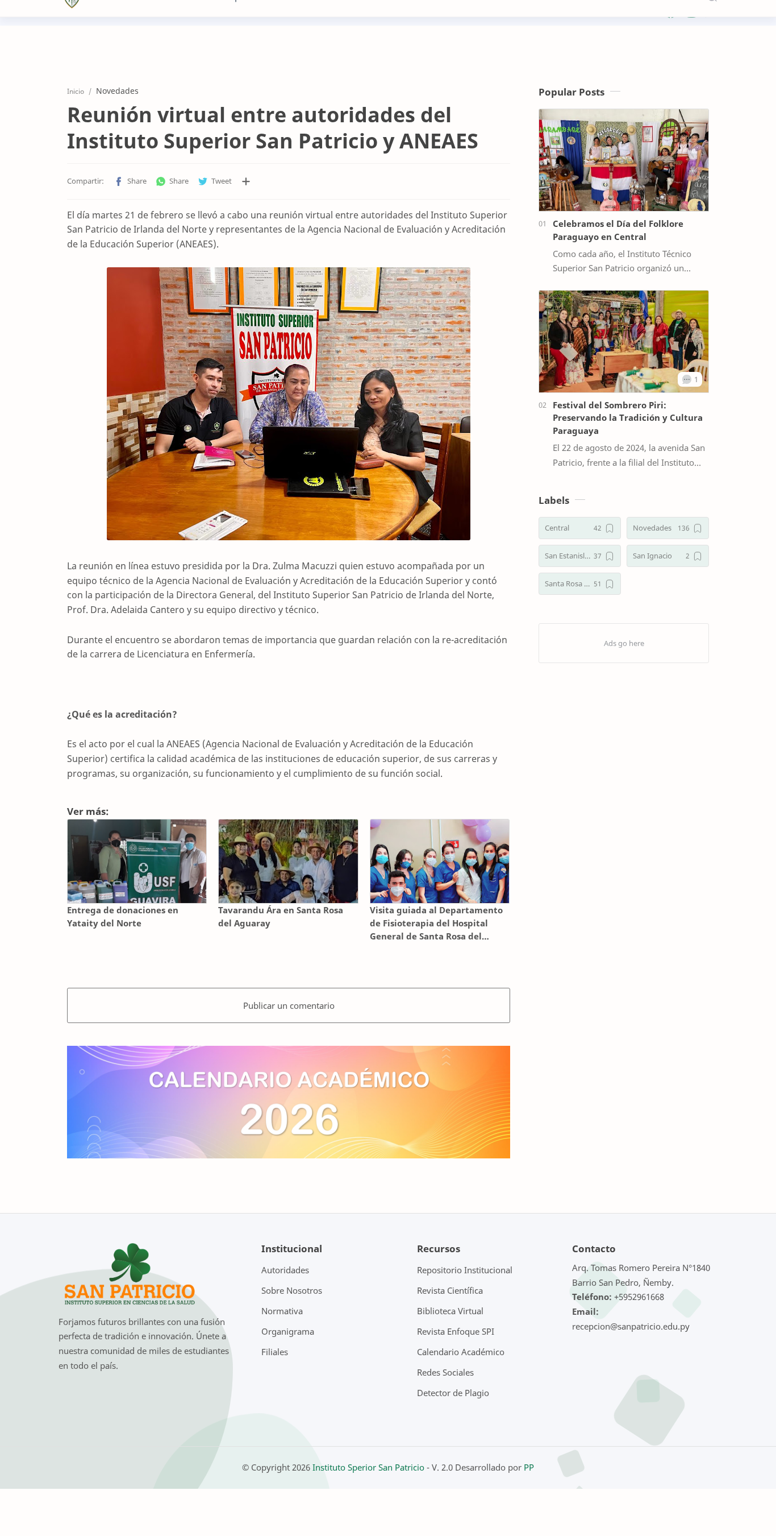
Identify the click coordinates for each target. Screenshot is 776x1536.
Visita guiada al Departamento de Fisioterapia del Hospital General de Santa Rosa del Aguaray (436, 923)
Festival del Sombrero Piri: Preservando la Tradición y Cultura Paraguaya (628, 418)
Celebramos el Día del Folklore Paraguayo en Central (618, 230)
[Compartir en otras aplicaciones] (246, 181)
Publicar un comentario (289, 1005)
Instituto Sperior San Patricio (368, 1467)
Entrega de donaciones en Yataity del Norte (122, 916)
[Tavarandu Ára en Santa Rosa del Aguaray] (288, 861)
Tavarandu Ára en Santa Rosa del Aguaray (280, 916)
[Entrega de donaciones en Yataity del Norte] (137, 861)
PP (529, 1467)
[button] (130, 181)
